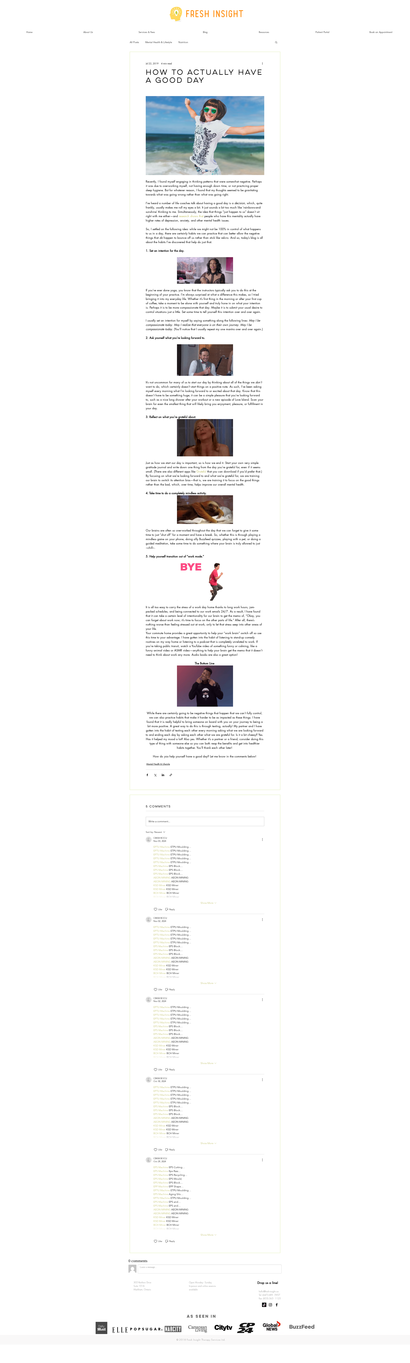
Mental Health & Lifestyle (158, 42)
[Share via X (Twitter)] (155, 774)
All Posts (134, 42)
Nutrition (183, 42)
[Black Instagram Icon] (270, 1305)
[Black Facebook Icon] (277, 1305)
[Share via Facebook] (147, 774)
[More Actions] (262, 839)
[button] (276, 42)
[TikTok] (264, 1305)
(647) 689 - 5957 (271, 1294)
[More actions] (262, 63)
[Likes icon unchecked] (155, 909)
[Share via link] (170, 774)
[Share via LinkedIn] (162, 774)
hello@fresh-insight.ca (269, 1291)
